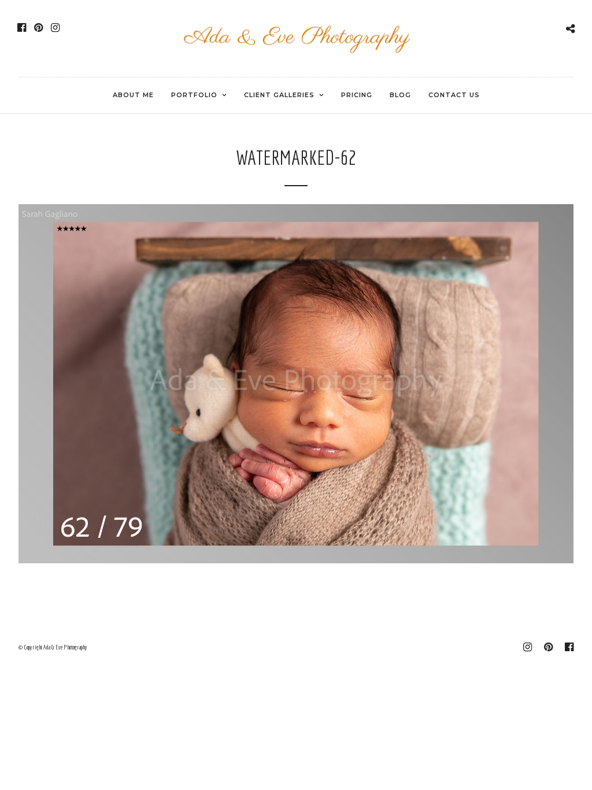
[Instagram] (55, 28)
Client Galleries (279, 95)
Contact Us (454, 95)
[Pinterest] (38, 28)
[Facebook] (21, 28)
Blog (400, 95)
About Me (133, 95)
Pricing (356, 95)
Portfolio (194, 95)
